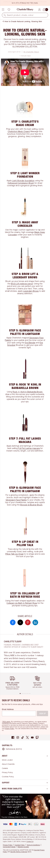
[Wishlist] (9, 10)
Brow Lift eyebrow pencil (22, 284)
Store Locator (7, 760)
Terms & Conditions (33, 845)
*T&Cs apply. (6, 722)
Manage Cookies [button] (23, 847)
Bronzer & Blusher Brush (31, 505)
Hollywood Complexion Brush (21, 183)
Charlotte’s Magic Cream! (19, 131)
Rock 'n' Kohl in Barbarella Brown (28, 392)
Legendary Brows (31, 291)
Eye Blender (30, 342)
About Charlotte (8, 764)
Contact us (29, 841)
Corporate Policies (9, 847)
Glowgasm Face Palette (16, 500)
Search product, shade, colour (20, 15)
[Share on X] (20, 622)
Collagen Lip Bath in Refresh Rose (22, 603)
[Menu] (3, 9)
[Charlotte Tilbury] (25, 9)
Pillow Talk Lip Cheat (14, 554)
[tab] (20, 693)
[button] (5, 15)
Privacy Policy (9, 728)
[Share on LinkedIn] (35, 622)
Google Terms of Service (18, 852)
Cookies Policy (8, 777)
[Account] (39, 9)
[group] (13, 683)
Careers (5, 768)
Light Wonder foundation (23, 180)
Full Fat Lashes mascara (29, 448)
